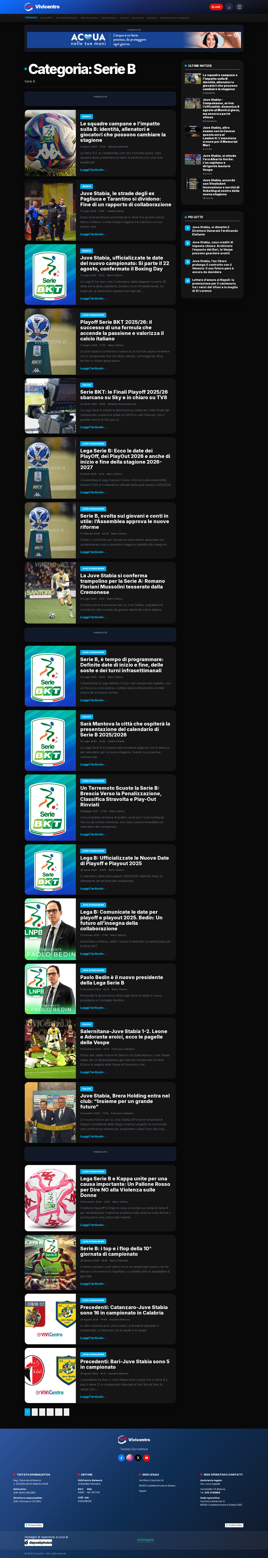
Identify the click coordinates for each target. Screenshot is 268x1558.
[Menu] (239, 7)
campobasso (109, 17)
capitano (151, 17)
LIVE (217, 6)
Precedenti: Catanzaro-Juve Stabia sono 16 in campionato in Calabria (124, 1310)
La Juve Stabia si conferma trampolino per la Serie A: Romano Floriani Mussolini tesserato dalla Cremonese (122, 584)
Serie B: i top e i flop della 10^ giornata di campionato (116, 1251)
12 (58, 1412)
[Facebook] (121, 1457)
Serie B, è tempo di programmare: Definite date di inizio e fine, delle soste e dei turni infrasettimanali (122, 664)
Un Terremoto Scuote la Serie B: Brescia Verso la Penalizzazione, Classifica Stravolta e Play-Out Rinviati (121, 796)
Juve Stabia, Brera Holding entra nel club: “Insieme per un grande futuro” (125, 1101)
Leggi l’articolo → (93, 170)
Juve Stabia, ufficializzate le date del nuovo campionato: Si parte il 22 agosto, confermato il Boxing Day (124, 263)
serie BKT (46, 17)
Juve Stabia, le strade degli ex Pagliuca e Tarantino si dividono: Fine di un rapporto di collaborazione (125, 198)
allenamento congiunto (174, 17)
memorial (137, 17)
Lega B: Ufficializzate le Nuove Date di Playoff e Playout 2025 (124, 860)
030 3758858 (212, 1492)
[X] (138, 1457)
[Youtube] (146, 1457)
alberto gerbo (89, 17)
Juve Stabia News (67, 17)
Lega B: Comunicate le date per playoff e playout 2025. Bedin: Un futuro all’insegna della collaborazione (121, 920)
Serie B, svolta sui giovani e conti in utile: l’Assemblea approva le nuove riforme (124, 521)
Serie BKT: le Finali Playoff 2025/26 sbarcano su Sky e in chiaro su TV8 (124, 394)
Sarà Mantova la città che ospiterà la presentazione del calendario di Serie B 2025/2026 (125, 729)
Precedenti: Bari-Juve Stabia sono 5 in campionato (125, 1364)
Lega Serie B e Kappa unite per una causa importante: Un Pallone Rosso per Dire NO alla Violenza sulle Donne (125, 1187)
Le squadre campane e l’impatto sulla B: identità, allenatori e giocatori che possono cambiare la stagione (123, 132)
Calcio (86, 385)
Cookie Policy (235, 1525)
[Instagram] (129, 1457)
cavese (124, 17)
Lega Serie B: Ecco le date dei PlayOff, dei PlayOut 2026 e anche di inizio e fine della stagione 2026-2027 (125, 459)
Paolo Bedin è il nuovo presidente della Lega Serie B (121, 980)
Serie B (86, 116)
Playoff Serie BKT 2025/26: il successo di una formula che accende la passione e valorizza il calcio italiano (122, 330)
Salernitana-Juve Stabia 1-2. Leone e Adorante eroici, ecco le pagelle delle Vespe (123, 1036)
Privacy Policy (35, 1525)
